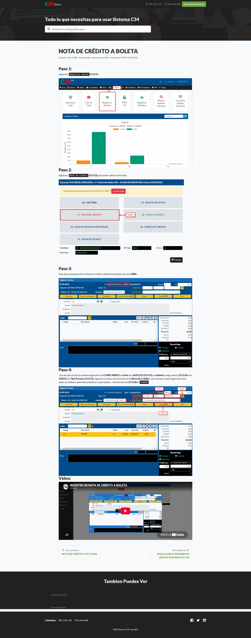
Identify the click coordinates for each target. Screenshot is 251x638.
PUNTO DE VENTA (129, 57)
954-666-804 (174, 4)
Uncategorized (58, 607)
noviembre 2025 (59, 594)
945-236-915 (155, 4)
